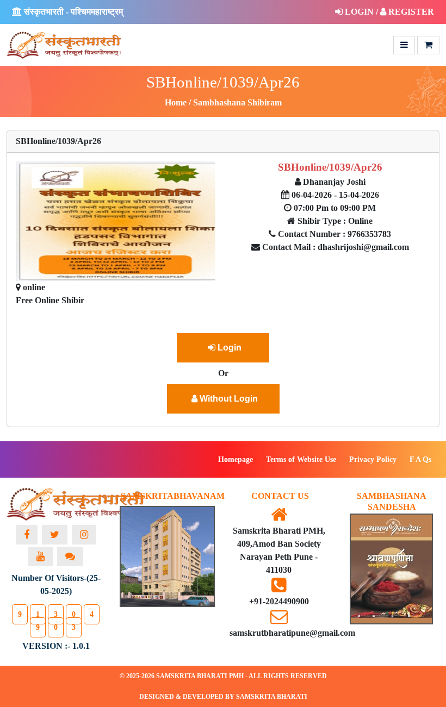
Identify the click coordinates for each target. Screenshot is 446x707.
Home (176, 102)
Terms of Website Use (301, 459)
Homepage (235, 459)
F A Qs (420, 459)
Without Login (227, 398)
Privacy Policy (373, 459)
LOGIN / (361, 11)
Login (228, 347)
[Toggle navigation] (404, 45)
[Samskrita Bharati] (76, 498)
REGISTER (410, 11)
